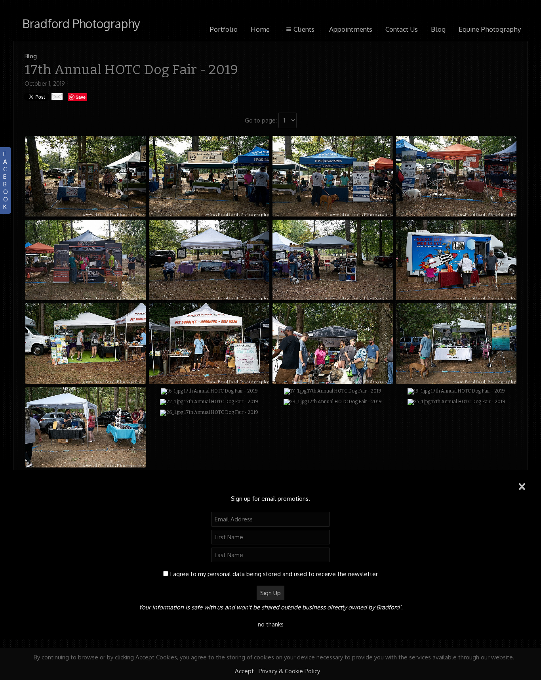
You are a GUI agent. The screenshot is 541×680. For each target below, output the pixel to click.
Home (260, 29)
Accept (244, 671)
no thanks (271, 624)
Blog (438, 29)
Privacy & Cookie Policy (289, 671)
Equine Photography (490, 29)
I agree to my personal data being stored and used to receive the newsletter (274, 574)
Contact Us (401, 29)
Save (81, 97)
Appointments (350, 29)
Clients (303, 29)
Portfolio (224, 29)
